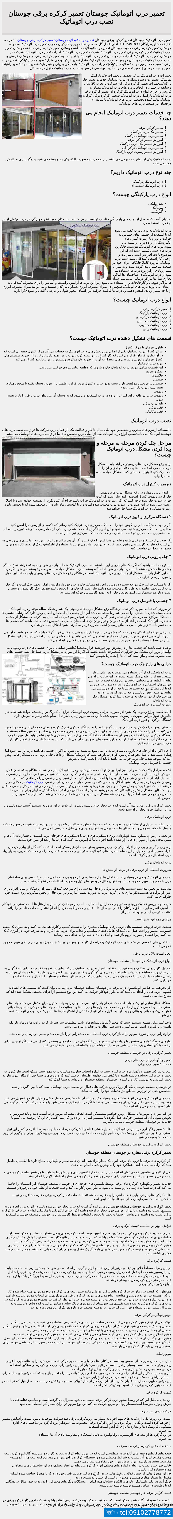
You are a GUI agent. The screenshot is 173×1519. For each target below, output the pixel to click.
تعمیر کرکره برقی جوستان (35, 40)
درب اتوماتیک (35, 782)
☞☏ (138, 1512)
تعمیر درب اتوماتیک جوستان (74, 40)
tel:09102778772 (145, 1512)
